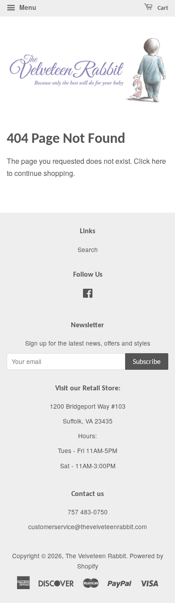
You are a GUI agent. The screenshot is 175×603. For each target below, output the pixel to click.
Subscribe (147, 362)
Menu (27, 7)
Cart (162, 8)
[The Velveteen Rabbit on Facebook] (88, 294)
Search (88, 249)
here (159, 161)
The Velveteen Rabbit (96, 555)
